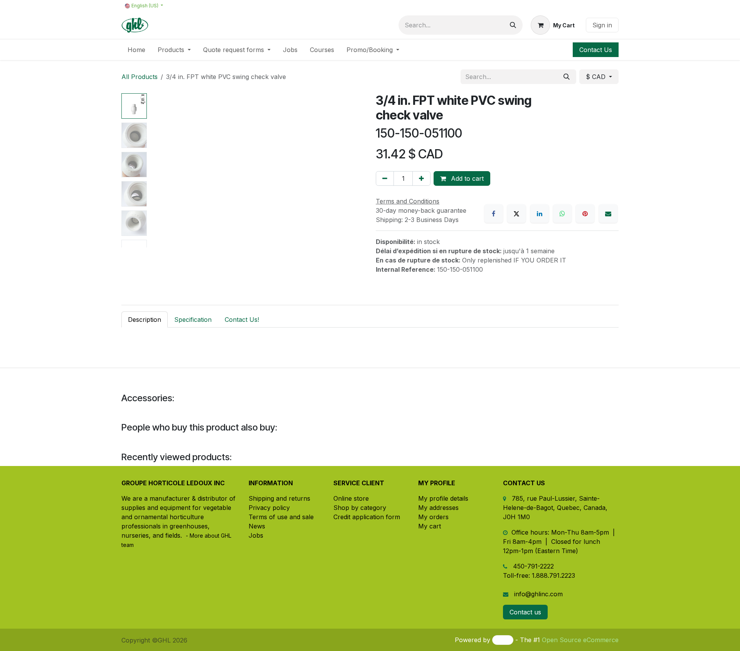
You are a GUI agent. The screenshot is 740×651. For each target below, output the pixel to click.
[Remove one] (385, 178)
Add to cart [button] (466, 178)
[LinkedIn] (539, 213)
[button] (161, 170)
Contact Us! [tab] (242, 319)
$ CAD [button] (596, 77)
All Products (139, 77)
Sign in (602, 25)
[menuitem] (136, 49)
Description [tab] (144, 319)
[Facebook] (493, 213)
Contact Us (595, 50)
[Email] (608, 213)
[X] (516, 213)
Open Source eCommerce (580, 640)
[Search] (513, 25)
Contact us (525, 612)
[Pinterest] (585, 213)
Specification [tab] (193, 319)
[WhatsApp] (562, 213)
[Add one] (421, 178)
